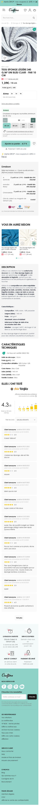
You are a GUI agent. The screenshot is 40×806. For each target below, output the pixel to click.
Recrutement (7, 782)
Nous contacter (7, 751)
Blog (3, 772)
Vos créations (7, 717)
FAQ (3, 754)
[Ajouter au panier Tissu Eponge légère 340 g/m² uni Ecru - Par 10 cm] (34, 243)
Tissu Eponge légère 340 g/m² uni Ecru (27, 248)
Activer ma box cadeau (11, 730)
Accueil (4, 23)
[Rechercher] (33, 17)
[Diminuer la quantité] (5, 120)
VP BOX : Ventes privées (10, 724)
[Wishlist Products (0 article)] (25, 10)
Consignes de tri (8, 779)
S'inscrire (32, 697)
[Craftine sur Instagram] (10, 686)
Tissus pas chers (7, 733)
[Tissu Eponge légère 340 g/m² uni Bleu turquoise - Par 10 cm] (10, 237)
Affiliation (5, 739)
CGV (3, 797)
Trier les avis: (10, 420)
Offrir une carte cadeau (11, 736)
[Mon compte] (30, 10)
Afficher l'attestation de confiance (26, 394)
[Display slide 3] (20, 258)
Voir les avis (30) (13, 79)
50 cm (15, 126)
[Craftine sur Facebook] (4, 686)
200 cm (23, 126)
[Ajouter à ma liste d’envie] (5, 58)
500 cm (31, 126)
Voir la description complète (10, 104)
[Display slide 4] (22, 258)
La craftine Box (7, 720)
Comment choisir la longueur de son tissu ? (19, 131)
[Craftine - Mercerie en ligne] (14, 10)
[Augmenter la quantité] (33, 120)
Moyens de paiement (10, 760)
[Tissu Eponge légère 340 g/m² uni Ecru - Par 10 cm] (28, 237)
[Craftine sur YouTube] (22, 686)
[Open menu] (4, 10)
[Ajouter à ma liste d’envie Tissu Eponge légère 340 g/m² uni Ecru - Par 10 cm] (22, 243)
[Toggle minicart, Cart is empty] (34, 10)
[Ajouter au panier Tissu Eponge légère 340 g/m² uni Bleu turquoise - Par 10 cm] (16, 243)
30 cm (6, 126)
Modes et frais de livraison (11, 757)
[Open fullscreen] (19, 44)
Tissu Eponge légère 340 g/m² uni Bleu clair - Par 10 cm (30, 23)
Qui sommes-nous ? (9, 776)
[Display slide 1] (16, 258)
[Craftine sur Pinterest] (16, 686)
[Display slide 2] (18, 258)
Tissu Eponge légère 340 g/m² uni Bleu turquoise (9, 248)
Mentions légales (8, 794)
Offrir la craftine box (9, 727)
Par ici (4, 157)
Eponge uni (16, 23)
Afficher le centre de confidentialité (15, 800)
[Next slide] (32, 239)
